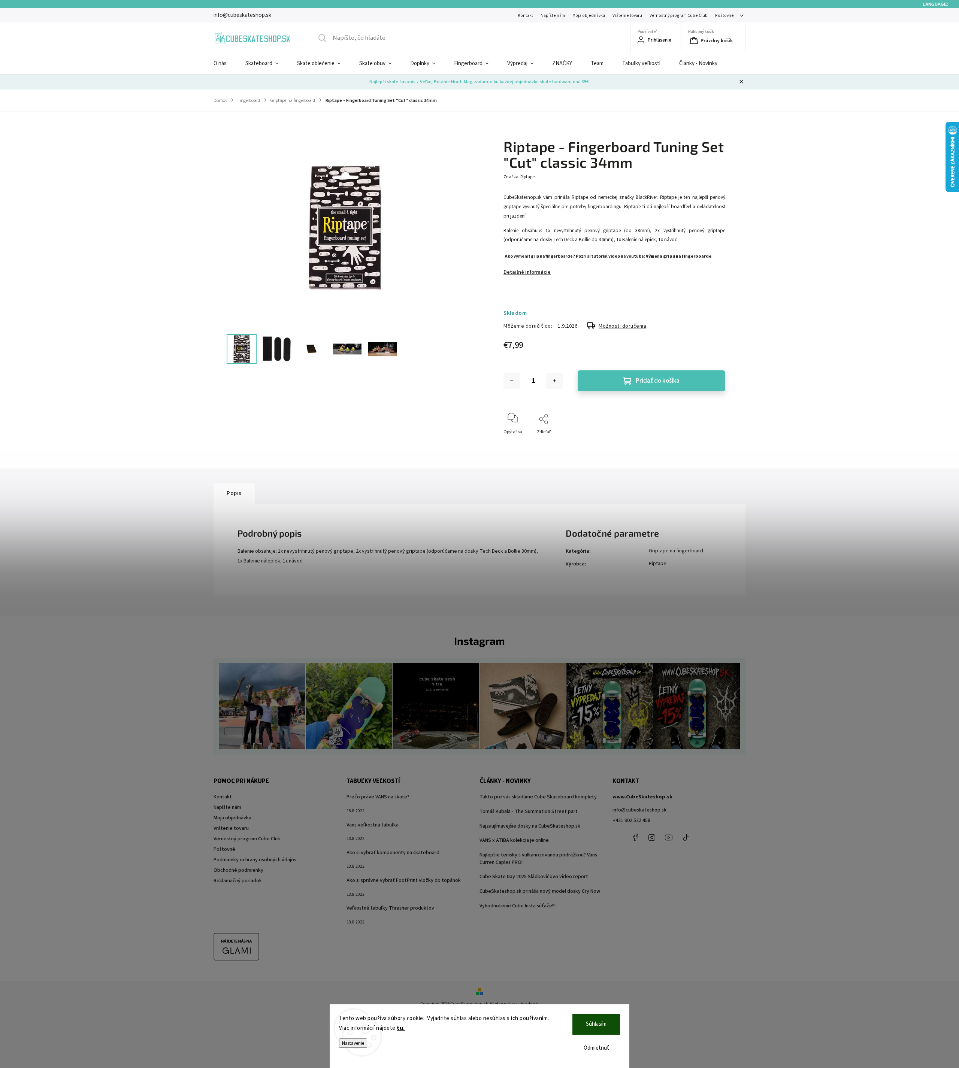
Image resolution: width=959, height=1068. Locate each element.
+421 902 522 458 (631, 820)
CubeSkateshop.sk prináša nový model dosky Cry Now (540, 891)
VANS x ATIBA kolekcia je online (514, 840)
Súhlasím (596, 1024)
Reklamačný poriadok (238, 881)
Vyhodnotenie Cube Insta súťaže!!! (518, 906)
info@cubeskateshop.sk (639, 810)
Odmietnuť (596, 1048)
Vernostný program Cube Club (679, 15)
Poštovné (724, 15)
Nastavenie (353, 1043)
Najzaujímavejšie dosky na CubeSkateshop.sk (530, 826)
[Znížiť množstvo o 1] (511, 381)
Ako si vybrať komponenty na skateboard (393, 852)
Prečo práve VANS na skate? (378, 797)
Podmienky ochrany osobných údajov (255, 860)
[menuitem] (225, 63)
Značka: (519, 177)
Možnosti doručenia (622, 326)
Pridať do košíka (658, 380)
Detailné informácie (527, 272)
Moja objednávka (588, 15)
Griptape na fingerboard (676, 551)
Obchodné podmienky (238, 870)
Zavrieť (712, 444)
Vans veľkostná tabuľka (373, 825)
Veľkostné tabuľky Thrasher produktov (390, 908)
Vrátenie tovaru (627, 15)
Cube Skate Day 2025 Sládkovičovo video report (534, 876)
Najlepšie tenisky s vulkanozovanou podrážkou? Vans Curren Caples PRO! (538, 858)
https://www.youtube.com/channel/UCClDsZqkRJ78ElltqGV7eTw (668, 837)
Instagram (651, 837)
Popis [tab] (234, 493)
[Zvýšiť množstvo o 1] (554, 381)
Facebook (635, 837)
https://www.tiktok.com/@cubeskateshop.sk (685, 837)
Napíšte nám (553, 15)
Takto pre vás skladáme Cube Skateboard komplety (538, 797)
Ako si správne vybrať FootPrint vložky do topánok (404, 880)
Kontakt (525, 15)
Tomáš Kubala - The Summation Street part (529, 811)
